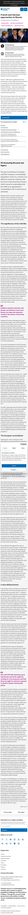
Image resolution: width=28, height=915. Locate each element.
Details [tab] (14, 448)
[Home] (5, 9)
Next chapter (21, 812)
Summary (3, 125)
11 (19, 592)
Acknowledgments (5, 154)
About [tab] (22, 448)
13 (6, 702)
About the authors (5, 152)
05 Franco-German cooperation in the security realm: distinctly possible (9, 140)
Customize (13, 469)
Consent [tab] (5, 448)
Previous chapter (8, 812)
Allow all (14, 465)
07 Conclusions (4, 149)
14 (24, 713)
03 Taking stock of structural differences (10, 132)
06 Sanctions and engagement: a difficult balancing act (8, 145)
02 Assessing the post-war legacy (9, 129)
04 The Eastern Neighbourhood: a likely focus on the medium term (9, 134)
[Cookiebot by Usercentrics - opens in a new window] (20, 444)
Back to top (23, 806)
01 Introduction (4, 127)
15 (11, 758)
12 (23, 642)
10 (20, 536)
